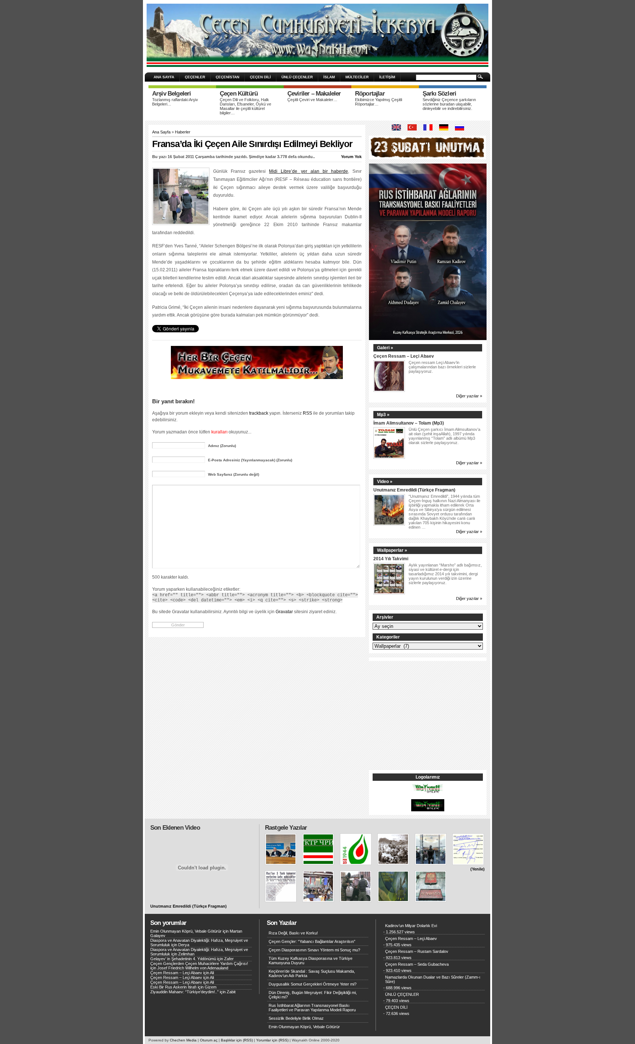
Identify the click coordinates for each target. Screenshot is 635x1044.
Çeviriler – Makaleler (314, 93)
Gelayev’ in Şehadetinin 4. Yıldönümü (183, 959)
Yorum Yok (351, 156)
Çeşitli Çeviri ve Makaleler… (312, 99)
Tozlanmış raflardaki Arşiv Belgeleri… (175, 101)
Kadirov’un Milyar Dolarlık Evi (411, 925)
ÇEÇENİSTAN (227, 77)
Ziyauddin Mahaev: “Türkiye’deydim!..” (184, 992)
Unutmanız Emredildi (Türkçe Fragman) (414, 489)
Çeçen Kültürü (239, 93)
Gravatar (284, 611)
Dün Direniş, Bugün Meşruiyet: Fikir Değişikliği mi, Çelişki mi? (313, 994)
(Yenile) (477, 869)
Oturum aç (209, 1040)
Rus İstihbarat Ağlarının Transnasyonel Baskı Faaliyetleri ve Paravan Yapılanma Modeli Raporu (312, 1007)
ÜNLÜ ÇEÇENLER (297, 77)
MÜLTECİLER (357, 77)
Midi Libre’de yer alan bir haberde (308, 171)
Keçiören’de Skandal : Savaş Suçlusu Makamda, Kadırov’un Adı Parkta (312, 973)
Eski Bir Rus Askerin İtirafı (173, 987)
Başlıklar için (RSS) (237, 1040)
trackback (258, 413)
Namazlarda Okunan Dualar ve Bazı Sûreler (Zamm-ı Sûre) (432, 979)
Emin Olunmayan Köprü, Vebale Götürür (186, 931)
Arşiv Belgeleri (171, 93)
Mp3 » (383, 414)
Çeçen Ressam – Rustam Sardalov (416, 951)
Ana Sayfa (161, 132)
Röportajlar (370, 93)
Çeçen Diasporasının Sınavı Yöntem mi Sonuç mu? (314, 950)
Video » (384, 481)
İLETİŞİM (387, 77)
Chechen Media (183, 1040)
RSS (307, 413)
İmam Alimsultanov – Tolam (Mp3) (408, 423)
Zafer (229, 959)
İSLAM (329, 77)
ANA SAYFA (164, 77)
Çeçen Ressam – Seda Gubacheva (417, 964)
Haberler (182, 132)
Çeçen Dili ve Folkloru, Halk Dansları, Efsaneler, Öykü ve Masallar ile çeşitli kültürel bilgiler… (245, 106)
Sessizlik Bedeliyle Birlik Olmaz (296, 1018)
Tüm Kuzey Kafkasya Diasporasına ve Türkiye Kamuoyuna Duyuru (310, 960)
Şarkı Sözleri (439, 93)
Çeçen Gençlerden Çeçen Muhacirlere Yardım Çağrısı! (199, 963)
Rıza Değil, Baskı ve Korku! (293, 933)
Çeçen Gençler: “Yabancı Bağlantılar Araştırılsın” (312, 941)
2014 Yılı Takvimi (390, 558)
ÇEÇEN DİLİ (260, 77)
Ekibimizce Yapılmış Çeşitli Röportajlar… (378, 101)
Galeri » (385, 347)
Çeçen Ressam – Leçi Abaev (403, 356)
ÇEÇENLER (195, 77)
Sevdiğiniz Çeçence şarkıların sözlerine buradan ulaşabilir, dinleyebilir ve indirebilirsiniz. (449, 104)
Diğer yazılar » (469, 396)
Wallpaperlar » (392, 550)
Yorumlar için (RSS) (272, 1040)
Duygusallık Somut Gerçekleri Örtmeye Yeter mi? (312, 984)
